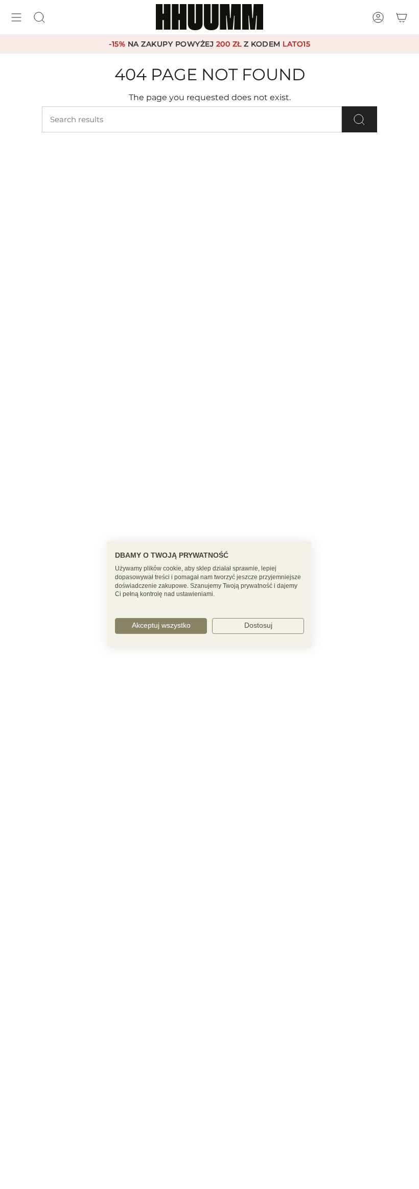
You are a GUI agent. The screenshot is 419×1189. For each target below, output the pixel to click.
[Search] (359, 119)
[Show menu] (16, 17)
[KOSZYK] (401, 17)
